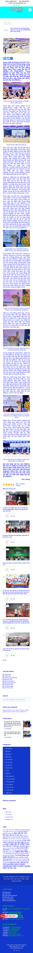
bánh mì (4, 829)
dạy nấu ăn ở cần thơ (14, 835)
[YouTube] (16, 5)
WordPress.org (9, 819)
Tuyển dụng (8, 792)
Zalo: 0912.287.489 (24, 1)
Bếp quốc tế (9, 754)
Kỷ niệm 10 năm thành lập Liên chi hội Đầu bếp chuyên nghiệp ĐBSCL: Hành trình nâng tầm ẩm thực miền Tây (15, 509)
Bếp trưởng (8, 756)
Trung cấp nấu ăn (10, 776)
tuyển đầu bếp (14, 860)
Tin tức (7, 770)
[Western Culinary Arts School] (16, 9)
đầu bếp (13, 868)
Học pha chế (9, 765)
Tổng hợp (8, 773)
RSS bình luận (9, 817)
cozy (13, 831)
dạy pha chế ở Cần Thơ (10, 837)
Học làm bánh (9, 759)
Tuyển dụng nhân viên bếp (18, 859)
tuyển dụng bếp (19, 857)
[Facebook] (14, 5)
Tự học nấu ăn (9, 784)
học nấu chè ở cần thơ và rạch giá (16, 841)
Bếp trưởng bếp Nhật (22, 829)
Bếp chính (8, 751)
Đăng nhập (8, 812)
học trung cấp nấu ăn (14, 850)
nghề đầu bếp (21, 851)
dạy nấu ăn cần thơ (15, 834)
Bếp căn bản (9, 748)
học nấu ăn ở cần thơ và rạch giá (15, 846)
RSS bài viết (9, 814)
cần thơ (16, 831)
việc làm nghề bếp (22, 860)
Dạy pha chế (25, 835)
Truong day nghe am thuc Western (14, 853)
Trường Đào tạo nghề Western (16, 856)
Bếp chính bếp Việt (11, 829)
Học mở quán (9, 762)
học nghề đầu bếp (19, 840)
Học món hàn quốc (10, 840)
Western (13, 862)
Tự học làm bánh (10, 781)
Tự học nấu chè (9, 787)
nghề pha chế (11, 852)
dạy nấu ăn (10, 833)
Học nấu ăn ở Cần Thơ (17, 844)
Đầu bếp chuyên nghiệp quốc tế (16, 867)
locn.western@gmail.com (15, 919)
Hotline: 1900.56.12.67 (11, 1)
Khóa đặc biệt (9, 768)
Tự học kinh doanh (10, 779)
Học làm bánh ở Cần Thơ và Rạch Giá (17, 838)
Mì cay (21, 850)
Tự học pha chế (9, 790)
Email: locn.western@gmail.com (17, 3)
